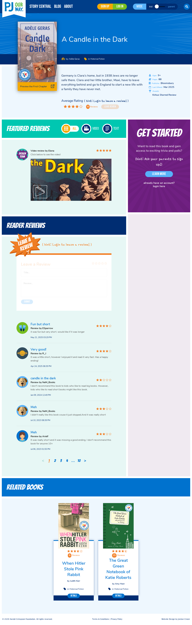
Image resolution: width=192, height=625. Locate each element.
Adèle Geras (74, 59)
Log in (119, 6)
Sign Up (105, 6)
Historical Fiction (97, 59)
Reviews (76, 555)
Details (73, 596)
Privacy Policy (116, 619)
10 (79, 461)
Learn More (159, 174)
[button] (187, 7)
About (68, 6)
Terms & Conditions (100, 619)
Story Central (40, 6)
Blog (57, 6)
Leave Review (110, 106)
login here (159, 186)
